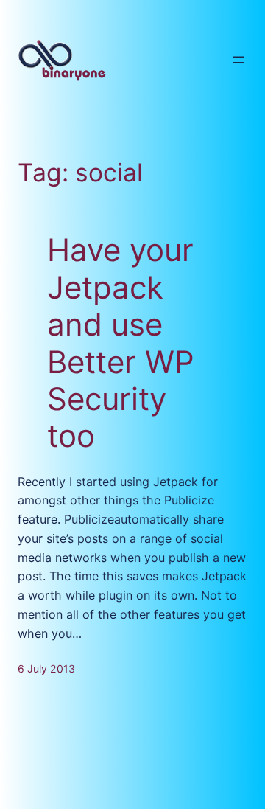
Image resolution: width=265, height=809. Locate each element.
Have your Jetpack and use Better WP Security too (120, 343)
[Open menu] (238, 60)
